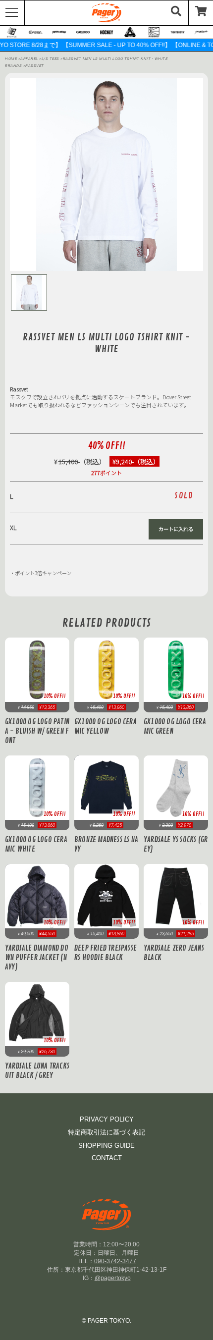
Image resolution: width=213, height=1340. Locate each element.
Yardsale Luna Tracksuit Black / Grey (37, 1071)
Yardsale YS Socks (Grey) (176, 844)
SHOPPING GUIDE (106, 1145)
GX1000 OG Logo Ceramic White (36, 844)
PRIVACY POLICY (107, 1119)
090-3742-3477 (115, 1261)
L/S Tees (51, 58)
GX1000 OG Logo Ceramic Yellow (105, 726)
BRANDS (13, 65)
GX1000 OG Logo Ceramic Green (175, 726)
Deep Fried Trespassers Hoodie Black (105, 953)
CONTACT (107, 1158)
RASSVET (34, 65)
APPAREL (29, 58)
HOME (11, 58)
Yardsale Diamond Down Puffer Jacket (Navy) (36, 958)
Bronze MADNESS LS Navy (106, 844)
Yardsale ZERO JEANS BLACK (174, 953)
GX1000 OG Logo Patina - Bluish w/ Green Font (37, 731)
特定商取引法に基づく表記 (106, 1132)
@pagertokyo (113, 1278)
